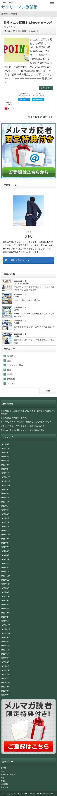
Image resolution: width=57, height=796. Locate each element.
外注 (33, 117)
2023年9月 (5, 588)
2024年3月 (5, 563)
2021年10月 (6, 683)
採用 (37, 117)
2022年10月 (6, 633)
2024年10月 (6, 535)
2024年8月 (5, 543)
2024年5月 (5, 555)
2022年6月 (5, 650)
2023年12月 (6, 576)
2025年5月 (5, 506)
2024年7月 (5, 547)
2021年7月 (5, 695)
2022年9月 (5, 637)
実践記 (10, 374)
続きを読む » (46, 88)
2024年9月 (5, 539)
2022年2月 (5, 666)
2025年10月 (6, 485)
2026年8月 (5, 444)
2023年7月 (5, 596)
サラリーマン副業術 (19, 7)
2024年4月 (5, 559)
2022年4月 (5, 658)
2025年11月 (6, 481)
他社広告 (11, 379)
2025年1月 (5, 522)
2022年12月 (6, 625)
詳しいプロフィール (20, 260)
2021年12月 (6, 674)
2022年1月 (5, 670)
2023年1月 (5, 621)
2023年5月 (5, 605)
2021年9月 (5, 687)
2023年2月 (5, 617)
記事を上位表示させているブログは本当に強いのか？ (22, 426)
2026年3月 (5, 465)
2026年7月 (5, 448)
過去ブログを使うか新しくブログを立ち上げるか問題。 (23, 430)
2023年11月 (6, 580)
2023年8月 (5, 592)
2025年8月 (5, 494)
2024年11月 (6, 531)
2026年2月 (5, 469)
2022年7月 (5, 646)
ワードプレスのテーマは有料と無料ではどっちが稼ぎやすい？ (26, 422)
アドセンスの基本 (15, 365)
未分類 (10, 356)
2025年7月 (5, 498)
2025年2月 (5, 518)
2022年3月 (5, 662)
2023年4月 (5, 609)
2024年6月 (5, 551)
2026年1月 (5, 473)
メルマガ (11, 383)
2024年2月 (5, 568)
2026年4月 (5, 461)
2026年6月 (5, 453)
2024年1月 (5, 572)
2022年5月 (5, 654)
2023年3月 (5, 613)
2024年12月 (6, 526)
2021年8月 (5, 691)
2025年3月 (5, 514)
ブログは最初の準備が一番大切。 (14, 418)
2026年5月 (5, 457)
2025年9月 (5, 489)
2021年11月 (6, 679)
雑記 (45, 117)
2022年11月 (6, 629)
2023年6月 (5, 600)
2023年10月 (6, 584)
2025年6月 (5, 502)
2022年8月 (5, 642)
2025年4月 (5, 510)
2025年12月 (6, 477)
